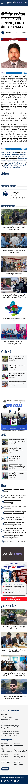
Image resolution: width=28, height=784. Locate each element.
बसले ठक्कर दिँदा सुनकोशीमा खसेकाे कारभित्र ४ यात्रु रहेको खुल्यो (13, 537)
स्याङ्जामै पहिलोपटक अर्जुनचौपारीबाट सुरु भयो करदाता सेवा (16, 450)
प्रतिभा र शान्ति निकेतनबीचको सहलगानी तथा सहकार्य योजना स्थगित (17, 375)
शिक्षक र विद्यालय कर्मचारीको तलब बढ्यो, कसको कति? (17, 383)
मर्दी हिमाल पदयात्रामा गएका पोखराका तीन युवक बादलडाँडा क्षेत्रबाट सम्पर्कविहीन (15, 496)
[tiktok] (18, 781)
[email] (25, 198)
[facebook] (10, 198)
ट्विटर (7, 159)
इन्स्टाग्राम (11, 159)
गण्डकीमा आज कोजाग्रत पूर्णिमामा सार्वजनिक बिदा (14, 319)
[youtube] (19, 198)
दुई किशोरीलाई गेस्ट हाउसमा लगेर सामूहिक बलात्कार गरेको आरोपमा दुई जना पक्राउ (15, 513)
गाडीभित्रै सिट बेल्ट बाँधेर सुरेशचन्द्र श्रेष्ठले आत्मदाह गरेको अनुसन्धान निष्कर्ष (14, 524)
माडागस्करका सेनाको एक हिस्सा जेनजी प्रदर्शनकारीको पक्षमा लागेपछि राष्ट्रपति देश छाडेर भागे (14, 297)
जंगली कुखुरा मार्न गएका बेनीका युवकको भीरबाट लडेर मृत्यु (14, 228)
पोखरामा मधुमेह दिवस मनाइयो (14, 274)
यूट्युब (15, 159)
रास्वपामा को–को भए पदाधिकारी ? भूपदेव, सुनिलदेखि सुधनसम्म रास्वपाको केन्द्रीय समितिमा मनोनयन (14, 675)
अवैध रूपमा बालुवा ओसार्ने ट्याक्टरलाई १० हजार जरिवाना (17, 441)
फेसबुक (3, 159)
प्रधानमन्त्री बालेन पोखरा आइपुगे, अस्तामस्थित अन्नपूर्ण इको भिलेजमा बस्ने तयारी (17, 467)
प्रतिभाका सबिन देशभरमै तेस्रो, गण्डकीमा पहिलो (14, 491)
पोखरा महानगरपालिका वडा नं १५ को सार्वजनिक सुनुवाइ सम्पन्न (14, 343)
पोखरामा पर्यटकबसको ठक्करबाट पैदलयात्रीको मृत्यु (12, 502)
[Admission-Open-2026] (14, 415)
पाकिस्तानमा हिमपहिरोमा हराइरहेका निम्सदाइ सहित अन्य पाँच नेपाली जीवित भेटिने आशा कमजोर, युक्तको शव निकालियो (15, 530)
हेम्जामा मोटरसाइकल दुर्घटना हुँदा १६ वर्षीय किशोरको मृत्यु (15, 507)
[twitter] (13, 198)
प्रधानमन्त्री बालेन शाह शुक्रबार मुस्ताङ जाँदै (17, 366)
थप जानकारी (5, 769)
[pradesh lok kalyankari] (14, 581)
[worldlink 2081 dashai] (14, 73)
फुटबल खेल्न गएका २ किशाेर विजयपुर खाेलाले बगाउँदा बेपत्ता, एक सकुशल (17, 359)
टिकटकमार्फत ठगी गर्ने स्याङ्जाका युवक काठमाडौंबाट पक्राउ (14, 251)
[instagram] (16, 198)
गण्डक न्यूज (14, 192)
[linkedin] (22, 198)
